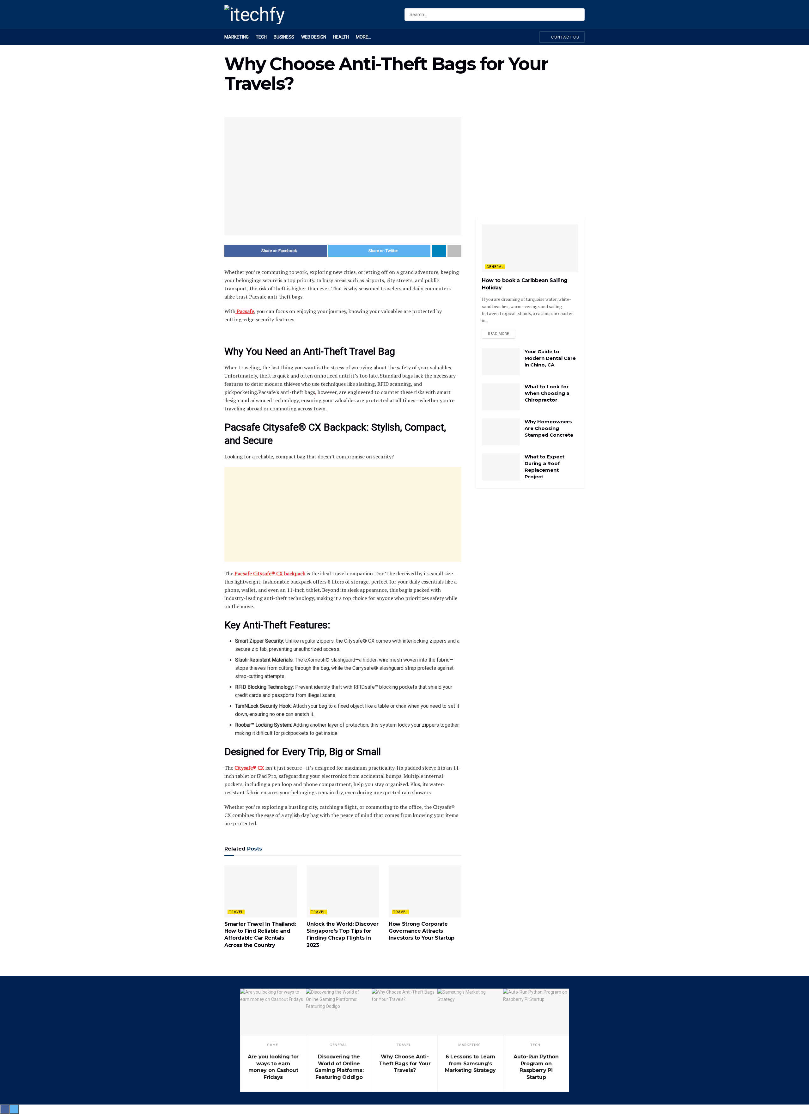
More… (363, 36)
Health (341, 36)
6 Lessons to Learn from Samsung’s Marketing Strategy (470, 1063)
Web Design (313, 36)
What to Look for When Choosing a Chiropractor (547, 393)
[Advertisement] (342, 514)
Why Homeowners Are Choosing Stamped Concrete (549, 428)
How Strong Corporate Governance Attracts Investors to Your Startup (421, 931)
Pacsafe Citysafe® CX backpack (269, 573)
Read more (498, 334)
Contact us (564, 37)
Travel (236, 912)
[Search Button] (578, 14)
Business (284, 36)
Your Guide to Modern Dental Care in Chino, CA (550, 358)
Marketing (236, 36)
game (272, 1045)
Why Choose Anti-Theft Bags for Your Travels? (405, 1063)
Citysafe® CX (249, 767)
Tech (261, 36)
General (495, 267)
